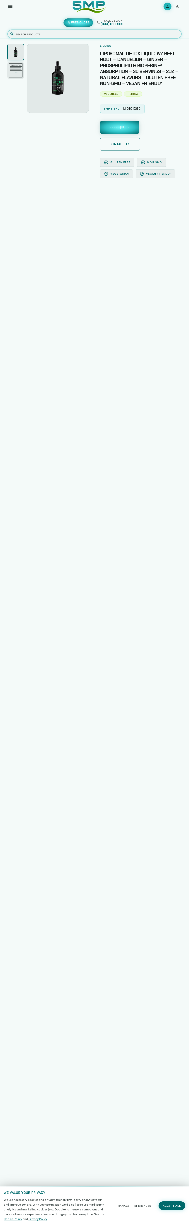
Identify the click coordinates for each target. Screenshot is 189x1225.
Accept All (172, 1206)
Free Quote (119, 127)
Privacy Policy (37, 1219)
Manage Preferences (135, 1206)
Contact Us (119, 144)
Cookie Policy (13, 1219)
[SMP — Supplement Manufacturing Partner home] (89, 6)
